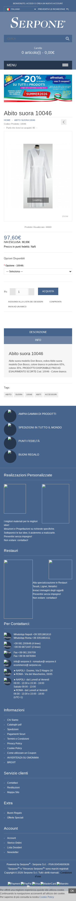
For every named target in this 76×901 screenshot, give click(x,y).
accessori (51, 394)
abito (8, 394)
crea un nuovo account (49, 3)
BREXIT (11, 762)
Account (11, 838)
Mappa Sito (13, 792)
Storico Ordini (14, 842)
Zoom (65, 216)
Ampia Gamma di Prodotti (37, 413)
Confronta (55, 302)
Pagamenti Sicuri (16, 734)
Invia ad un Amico (17, 307)
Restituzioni (13, 787)
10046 (29, 394)
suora (18, 394)
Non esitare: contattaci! (16, 540)
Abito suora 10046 (24, 120)
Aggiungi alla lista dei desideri (25, 302)
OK (72, 890)
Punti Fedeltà (29, 441)
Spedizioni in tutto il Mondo (40, 427)
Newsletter (13, 852)
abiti (38, 394)
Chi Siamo (12, 720)
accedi (30, 3)
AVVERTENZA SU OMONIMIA (23, 757)
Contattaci (12, 782)
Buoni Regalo (29, 454)
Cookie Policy (14, 748)
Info (38, 340)
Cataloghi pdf (14, 724)
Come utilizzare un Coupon (21, 753)
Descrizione (38, 332)
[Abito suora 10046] (38, 176)
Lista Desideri (14, 847)
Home (7, 120)
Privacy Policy (14, 743)
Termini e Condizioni (18, 738)
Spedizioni (13, 729)
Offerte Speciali (15, 817)
